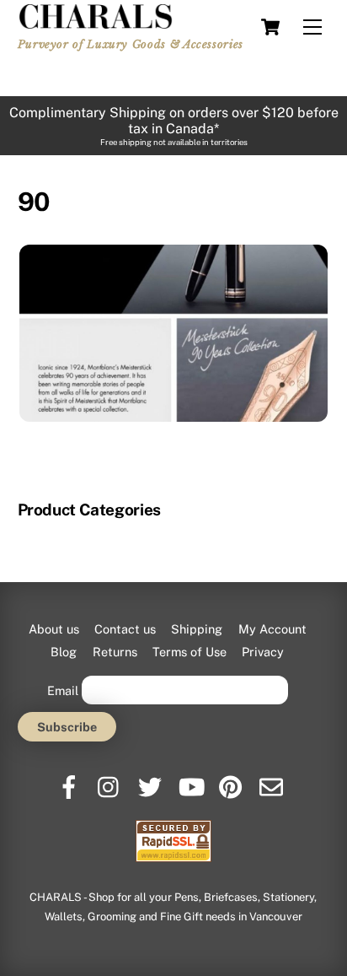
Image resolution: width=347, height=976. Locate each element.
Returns (115, 651)
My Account (272, 629)
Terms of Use (189, 651)
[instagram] (111, 781)
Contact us (125, 629)
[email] (272, 781)
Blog (64, 651)
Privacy (263, 651)
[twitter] (151, 781)
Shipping (196, 629)
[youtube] (192, 781)
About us (54, 629)
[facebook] (70, 781)
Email (62, 689)
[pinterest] (232, 781)
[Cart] (270, 27)
